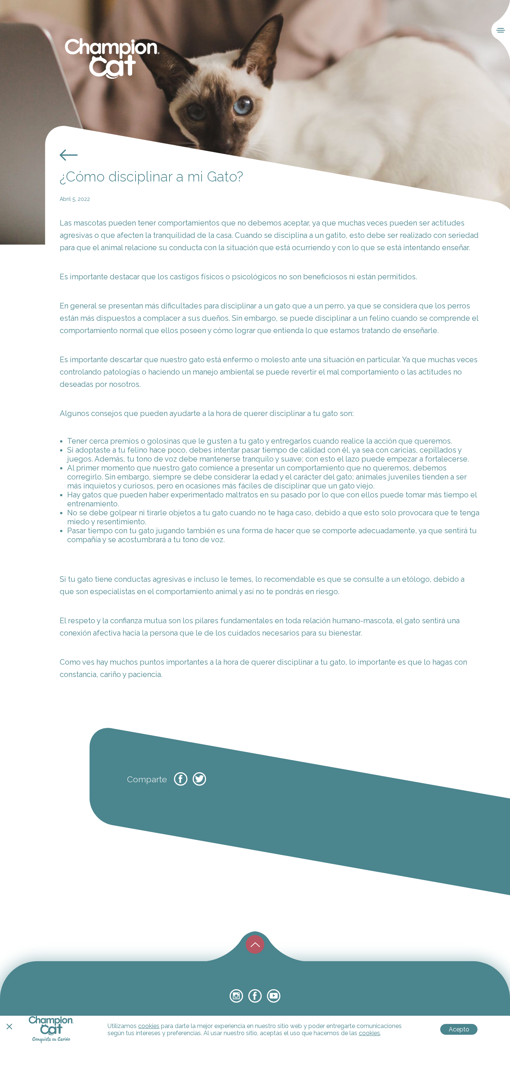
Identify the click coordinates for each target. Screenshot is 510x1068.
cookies (148, 1026)
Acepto (459, 1029)
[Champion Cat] (112, 58)
